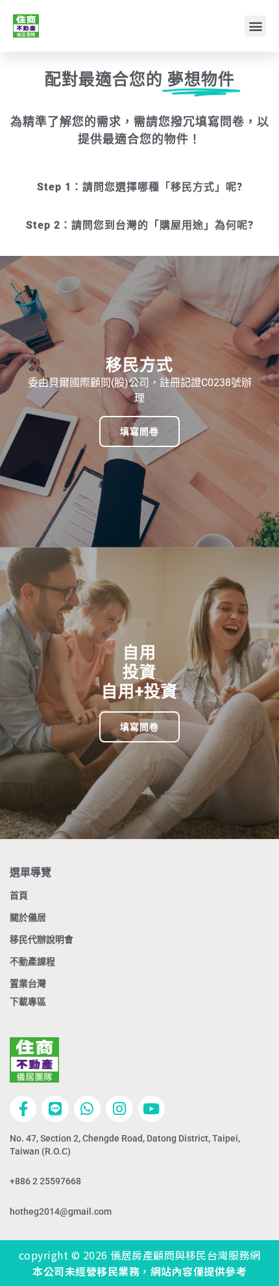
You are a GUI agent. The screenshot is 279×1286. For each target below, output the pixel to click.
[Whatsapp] (87, 1109)
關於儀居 (28, 917)
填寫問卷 (139, 431)
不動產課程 (32, 961)
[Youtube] (151, 1109)
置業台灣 (28, 983)
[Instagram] (119, 1109)
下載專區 (28, 1001)
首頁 (19, 895)
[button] (255, 26)
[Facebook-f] (23, 1109)
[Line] (55, 1109)
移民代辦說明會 (41, 939)
